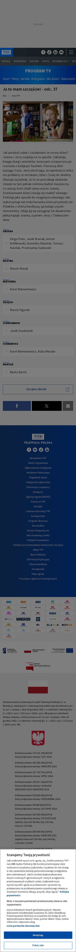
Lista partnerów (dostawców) (23, 925)
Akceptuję (38, 935)
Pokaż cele (38, 945)
